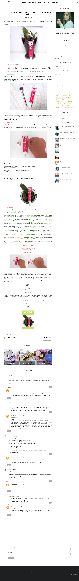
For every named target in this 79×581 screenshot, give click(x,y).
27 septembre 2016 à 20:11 (14, 496)
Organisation (58, 103)
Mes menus (58, 101)
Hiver (57, 95)
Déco (29, 2)
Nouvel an (70, 101)
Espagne (67, 91)
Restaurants (67, 105)
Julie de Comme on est (17, 390)
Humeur (53, 2)
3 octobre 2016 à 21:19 (15, 459)
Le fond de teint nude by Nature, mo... (43, 362)
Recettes (57, 105)
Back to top (74, 574)
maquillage (69, 99)
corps (57, 89)
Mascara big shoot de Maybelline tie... (27, 362)
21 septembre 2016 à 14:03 (14, 436)
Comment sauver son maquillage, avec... (10, 362)
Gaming (64, 93)
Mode (44, 2)
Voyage (34, 2)
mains (69, 97)
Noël (66, 101)
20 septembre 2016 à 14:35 (14, 377)
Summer (64, 107)
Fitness (71, 91)
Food (48, 2)
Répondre (50, 386)
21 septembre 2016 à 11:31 (16, 391)
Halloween (70, 93)
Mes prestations (58, 58)
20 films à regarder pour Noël (65, 179)
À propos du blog (58, 56)
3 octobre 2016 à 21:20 (15, 485)
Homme (60, 95)
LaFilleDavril (13, 435)
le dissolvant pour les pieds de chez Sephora (39, 273)
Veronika (11, 494)
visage (68, 107)
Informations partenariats (60, 51)
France (60, 93)
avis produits (28, 9)
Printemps (69, 103)
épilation (62, 91)
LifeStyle (57, 97)
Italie (70, 95)
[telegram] (7, 334)
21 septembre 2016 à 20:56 (14, 471)
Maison (57, 99)
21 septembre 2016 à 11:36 (16, 417)
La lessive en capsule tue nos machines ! (67, 132)
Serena (11, 375)
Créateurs (61, 89)
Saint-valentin (58, 107)
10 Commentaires (48, 334)
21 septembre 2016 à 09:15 (14, 403)
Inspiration (65, 95)
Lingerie (62, 97)
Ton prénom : (39, 552)
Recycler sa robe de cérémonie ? (66, 149)
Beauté (39, 2)
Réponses (9, 387)
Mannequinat (62, 99)
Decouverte (72, 89)
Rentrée (62, 105)
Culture (66, 89)
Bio (57, 2)
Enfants (57, 91)
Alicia (10, 402)
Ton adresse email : (39, 547)
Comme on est (38, 572)
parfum (63, 103)
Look (66, 97)
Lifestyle (24, 2)
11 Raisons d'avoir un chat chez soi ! (66, 173)
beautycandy (12, 469)
